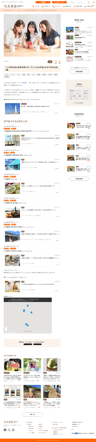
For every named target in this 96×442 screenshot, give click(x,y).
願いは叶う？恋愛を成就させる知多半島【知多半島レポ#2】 (35, 106)
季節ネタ (33, 380)
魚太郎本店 (77, 29)
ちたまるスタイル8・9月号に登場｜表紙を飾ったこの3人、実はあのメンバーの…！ (32, 377)
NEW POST (31, 428)
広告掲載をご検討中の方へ (77, 422)
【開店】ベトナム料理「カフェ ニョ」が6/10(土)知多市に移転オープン (38, 186)
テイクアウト (28, 407)
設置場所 (55, 432)
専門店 (32, 407)
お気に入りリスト (60, 2)
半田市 (58, 380)
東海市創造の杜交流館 (80, 44)
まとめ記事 (73, 96)
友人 (72, 98)
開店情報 (24, 82)
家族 (55, 380)
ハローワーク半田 (79, 59)
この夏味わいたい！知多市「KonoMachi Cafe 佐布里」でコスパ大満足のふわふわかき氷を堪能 (52, 403)
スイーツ (50, 407)
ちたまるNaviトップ (8, 10)
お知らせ (40, 424)
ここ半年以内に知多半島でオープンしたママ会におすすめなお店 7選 (37, 284)
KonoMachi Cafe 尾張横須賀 (82, 51)
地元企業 (5, 380)
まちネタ (12, 380)
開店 (49, 380)
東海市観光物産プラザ (80, 37)
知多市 (58, 407)
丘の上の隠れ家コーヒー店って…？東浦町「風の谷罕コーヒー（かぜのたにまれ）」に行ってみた (31, 403)
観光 (27, 380)
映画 (8, 407)
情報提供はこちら (75, 424)
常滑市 (19, 380)
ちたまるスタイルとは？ (58, 429)
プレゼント (41, 428)
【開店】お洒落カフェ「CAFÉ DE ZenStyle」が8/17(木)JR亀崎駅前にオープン (40, 258)
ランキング (31, 430)
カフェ (47, 380)
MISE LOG (31, 426)
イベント (9, 380)
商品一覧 (55, 424)
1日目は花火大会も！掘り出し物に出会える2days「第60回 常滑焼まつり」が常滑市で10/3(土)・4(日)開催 (12, 377)
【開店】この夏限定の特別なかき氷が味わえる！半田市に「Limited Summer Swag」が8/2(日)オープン (51, 377)
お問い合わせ (75, 426)
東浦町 (39, 407)
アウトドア (36, 407)
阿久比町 (88, 160)
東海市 (38, 380)
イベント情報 (31, 432)
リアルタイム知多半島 (43, 430)
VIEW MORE (79, 71)
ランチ (24, 380)
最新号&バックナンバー (58, 434)
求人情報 (40, 426)
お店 (18, 10)
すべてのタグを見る (78, 102)
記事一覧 (32, 414)
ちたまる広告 (15, 407)
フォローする (38, 344)
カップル (86, 96)
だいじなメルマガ (42, 432)
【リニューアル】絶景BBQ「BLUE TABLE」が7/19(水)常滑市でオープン (38, 210)
